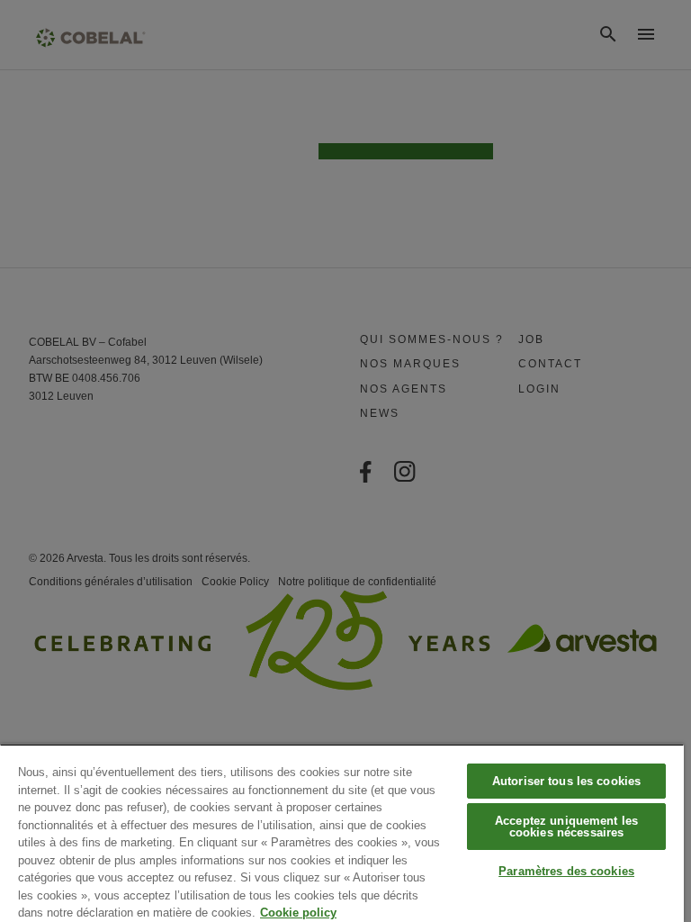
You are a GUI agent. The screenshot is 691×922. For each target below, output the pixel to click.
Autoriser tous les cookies (566, 781)
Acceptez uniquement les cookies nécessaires (566, 826)
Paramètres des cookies (566, 871)
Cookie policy (298, 912)
